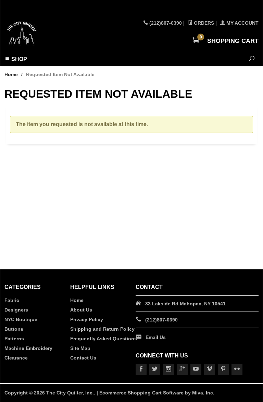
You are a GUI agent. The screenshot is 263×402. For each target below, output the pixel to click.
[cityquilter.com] (52, 33)
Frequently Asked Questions (103, 338)
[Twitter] (154, 369)
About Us (81, 310)
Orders (203, 23)
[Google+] (182, 369)
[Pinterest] (223, 369)
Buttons (13, 329)
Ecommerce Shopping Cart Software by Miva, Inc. (156, 392)
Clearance (16, 358)
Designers (16, 310)
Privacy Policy (86, 319)
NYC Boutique (20, 319)
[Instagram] (168, 369)
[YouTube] (195, 369)
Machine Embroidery (28, 348)
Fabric (11, 300)
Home (11, 74)
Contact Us (83, 358)
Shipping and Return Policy (102, 329)
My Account (242, 23)
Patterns (14, 338)
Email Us (156, 337)
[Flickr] (236, 369)
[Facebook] (141, 369)
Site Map (80, 348)
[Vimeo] (209, 369)
